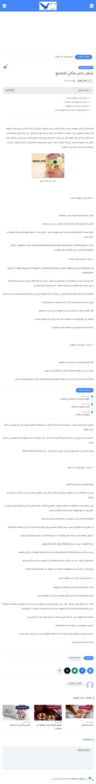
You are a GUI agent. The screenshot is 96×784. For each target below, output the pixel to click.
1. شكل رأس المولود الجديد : (77, 98)
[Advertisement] (48, 34)
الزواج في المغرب (82, 415)
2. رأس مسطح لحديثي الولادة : (76, 102)
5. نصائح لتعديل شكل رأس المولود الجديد (72, 110)
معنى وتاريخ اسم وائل (80, 407)
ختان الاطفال (87, 725)
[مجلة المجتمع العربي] (48, 6)
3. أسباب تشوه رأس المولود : (77, 106)
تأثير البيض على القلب (64, 57)
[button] (82, 670)
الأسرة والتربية (86, 67)
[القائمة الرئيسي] (92, 6)
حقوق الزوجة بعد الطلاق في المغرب (75, 399)
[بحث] (4, 6)
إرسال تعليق (83, 750)
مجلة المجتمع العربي (60, 779)
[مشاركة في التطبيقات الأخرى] (60, 670)
